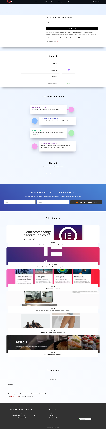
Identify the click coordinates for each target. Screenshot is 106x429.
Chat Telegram (53, 415)
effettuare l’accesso (14, 396)
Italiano (83, 419)
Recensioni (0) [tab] (53, 379)
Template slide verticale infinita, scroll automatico (53, 332)
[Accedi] (99, 1)
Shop (69, 2)
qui (57, 41)
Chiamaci (53, 414)
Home (37, 2)
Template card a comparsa (53, 288)
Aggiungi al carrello (72, 28)
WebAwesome (56, 427)
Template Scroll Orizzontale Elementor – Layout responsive (53, 266)
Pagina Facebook (53, 417)
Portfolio (45, 2)
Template (61, 2)
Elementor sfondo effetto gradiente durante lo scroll (52, 245)
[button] (53, 357)
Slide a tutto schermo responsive (52, 354)
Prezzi (53, 2)
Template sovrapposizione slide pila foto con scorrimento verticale (53, 310)
